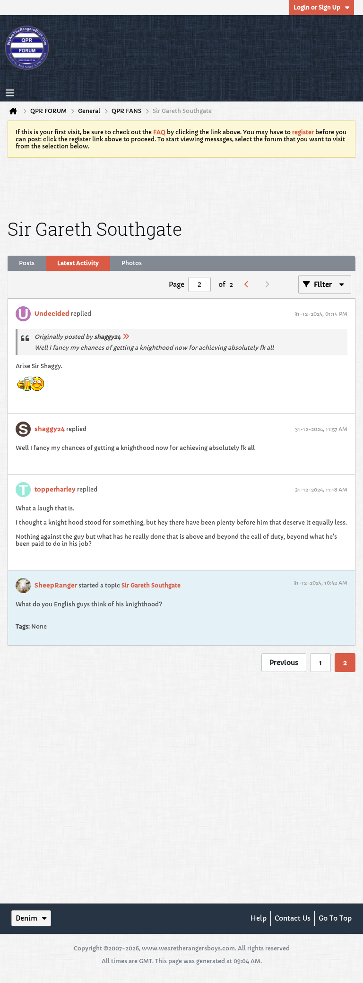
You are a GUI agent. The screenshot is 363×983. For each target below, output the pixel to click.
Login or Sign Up (317, 7)
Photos (131, 263)
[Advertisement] (181, 186)
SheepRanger (56, 585)
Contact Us (293, 918)
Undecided (52, 314)
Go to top (335, 918)
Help (259, 918)
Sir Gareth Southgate (151, 585)
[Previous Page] (249, 284)
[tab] (27, 263)
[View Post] (126, 336)
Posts (27, 263)
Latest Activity (78, 263)
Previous (283, 662)
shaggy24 (50, 429)
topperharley (55, 489)
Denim (26, 918)
